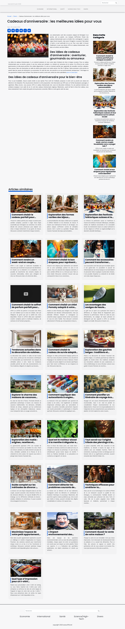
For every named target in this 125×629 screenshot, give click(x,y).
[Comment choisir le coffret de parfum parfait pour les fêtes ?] (25, 294)
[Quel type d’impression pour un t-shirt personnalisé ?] (25, 568)
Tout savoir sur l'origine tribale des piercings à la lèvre (98, 442)
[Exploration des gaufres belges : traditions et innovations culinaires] (99, 339)
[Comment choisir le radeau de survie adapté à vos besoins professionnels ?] (62, 339)
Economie (40, 9)
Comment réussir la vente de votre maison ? (99, 533)
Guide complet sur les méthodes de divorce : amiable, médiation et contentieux (24, 488)
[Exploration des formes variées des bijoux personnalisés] (104, 74)
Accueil (9, 16)
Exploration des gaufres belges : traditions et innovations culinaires (98, 352)
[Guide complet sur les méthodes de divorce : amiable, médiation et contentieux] (25, 474)
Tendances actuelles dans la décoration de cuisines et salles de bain (26, 352)
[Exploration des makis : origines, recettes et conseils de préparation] (25, 429)
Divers (86, 9)
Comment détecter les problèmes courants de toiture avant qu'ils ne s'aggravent (61, 488)
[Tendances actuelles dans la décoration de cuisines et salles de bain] (25, 339)
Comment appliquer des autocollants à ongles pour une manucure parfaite (62, 398)
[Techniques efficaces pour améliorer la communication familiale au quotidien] (99, 474)
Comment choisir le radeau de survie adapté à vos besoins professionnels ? (62, 353)
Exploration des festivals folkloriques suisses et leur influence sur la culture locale (104, 114)
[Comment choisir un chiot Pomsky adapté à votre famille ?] (62, 294)
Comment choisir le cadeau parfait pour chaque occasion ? (104, 58)
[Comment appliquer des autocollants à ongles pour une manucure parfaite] (62, 384)
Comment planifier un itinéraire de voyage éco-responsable (99, 397)
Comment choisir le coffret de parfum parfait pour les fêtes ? (26, 307)
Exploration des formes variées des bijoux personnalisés (105, 85)
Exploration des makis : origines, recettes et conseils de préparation (25, 442)
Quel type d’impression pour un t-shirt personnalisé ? (24, 581)
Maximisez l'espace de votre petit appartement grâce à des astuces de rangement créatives (25, 535)
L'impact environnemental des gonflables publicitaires (61, 534)
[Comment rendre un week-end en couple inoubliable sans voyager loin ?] (104, 131)
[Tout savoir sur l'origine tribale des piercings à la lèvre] (99, 429)
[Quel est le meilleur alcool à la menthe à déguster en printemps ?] (62, 429)
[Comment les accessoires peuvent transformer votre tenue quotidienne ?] (99, 249)
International (52, 9)
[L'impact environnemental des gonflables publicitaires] (62, 521)
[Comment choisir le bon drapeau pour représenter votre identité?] (104, 161)
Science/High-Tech (74, 9)
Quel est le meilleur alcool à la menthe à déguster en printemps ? (62, 442)
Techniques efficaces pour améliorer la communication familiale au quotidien (99, 488)
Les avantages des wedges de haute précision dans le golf (97, 307)
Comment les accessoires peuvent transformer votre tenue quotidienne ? (99, 262)
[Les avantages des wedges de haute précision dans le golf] (99, 294)
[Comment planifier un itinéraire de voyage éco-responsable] (99, 384)
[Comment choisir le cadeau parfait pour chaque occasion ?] (104, 47)
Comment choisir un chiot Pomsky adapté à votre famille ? (62, 307)
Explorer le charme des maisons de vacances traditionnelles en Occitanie (24, 398)
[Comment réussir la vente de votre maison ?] (99, 521)
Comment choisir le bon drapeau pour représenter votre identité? (104, 171)
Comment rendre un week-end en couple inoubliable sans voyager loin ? (104, 143)
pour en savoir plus (72, 72)
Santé (62, 9)
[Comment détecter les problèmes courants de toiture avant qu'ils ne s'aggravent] (62, 474)
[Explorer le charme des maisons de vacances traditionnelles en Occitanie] (25, 384)
